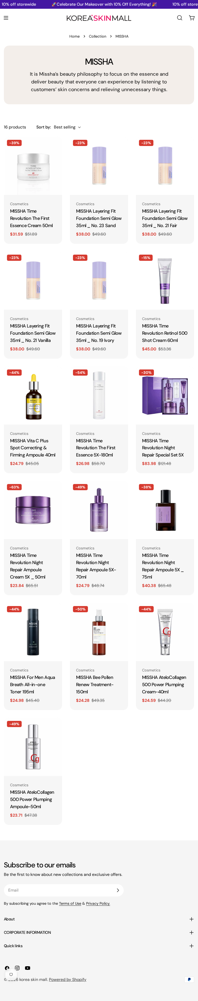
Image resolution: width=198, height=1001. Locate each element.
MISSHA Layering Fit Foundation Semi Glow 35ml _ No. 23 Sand (99, 218)
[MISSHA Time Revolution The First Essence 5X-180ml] (99, 395)
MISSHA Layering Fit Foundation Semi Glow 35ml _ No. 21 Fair (165, 218)
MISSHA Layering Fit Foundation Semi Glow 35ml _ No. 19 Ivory (99, 333)
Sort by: (43, 127)
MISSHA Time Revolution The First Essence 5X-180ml (96, 448)
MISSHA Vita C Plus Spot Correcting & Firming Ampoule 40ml (32, 448)
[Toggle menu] (6, 18)
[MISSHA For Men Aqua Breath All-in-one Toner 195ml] (33, 632)
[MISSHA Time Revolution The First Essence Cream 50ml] (33, 166)
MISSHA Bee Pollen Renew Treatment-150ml (95, 684)
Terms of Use (70, 903)
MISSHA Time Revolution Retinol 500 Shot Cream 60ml (164, 333)
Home (74, 36)
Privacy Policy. (98, 903)
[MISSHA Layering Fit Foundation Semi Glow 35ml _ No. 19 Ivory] (99, 281)
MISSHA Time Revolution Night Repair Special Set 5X (163, 448)
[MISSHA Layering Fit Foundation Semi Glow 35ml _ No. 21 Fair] (165, 166)
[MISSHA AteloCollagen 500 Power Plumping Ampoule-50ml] (33, 747)
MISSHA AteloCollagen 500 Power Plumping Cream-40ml (164, 684)
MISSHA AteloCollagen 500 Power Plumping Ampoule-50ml (32, 799)
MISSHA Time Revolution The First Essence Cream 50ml (31, 218)
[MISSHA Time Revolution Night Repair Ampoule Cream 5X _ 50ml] (33, 510)
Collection (97, 36)
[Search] (180, 18)
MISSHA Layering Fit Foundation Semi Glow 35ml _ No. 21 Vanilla (33, 333)
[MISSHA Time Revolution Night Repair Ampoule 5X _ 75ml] (165, 510)
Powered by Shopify (67, 979)
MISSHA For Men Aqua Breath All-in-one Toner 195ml (32, 684)
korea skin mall (33, 979)
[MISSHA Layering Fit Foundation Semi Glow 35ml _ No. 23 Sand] (99, 166)
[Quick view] (54, 148)
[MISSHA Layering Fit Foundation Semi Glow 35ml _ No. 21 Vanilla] (33, 281)
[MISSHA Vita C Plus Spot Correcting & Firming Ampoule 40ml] (33, 395)
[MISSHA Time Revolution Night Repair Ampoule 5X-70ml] (99, 510)
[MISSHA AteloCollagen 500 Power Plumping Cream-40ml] (165, 632)
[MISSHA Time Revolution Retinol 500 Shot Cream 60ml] (165, 281)
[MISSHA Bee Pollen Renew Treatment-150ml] (99, 632)
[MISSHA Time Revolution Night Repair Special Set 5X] (165, 395)
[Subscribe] (117, 890)
